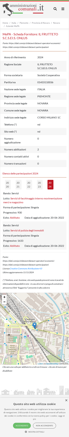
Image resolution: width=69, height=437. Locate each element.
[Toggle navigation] (55, 8)
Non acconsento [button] (44, 425)
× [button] (66, 400)
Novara (56, 23)
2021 (18, 184)
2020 (7, 184)
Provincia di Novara (41, 23)
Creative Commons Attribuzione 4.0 (26, 268)
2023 (39, 184)
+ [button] (4, 297)
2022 (28, 184)
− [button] (4, 302)
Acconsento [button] (22, 425)
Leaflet (40, 363)
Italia (14, 23)
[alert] (34, 417)
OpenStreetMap (52, 363)
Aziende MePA (12, 26)
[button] (34, 431)
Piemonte (24, 23)
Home (5, 23)
